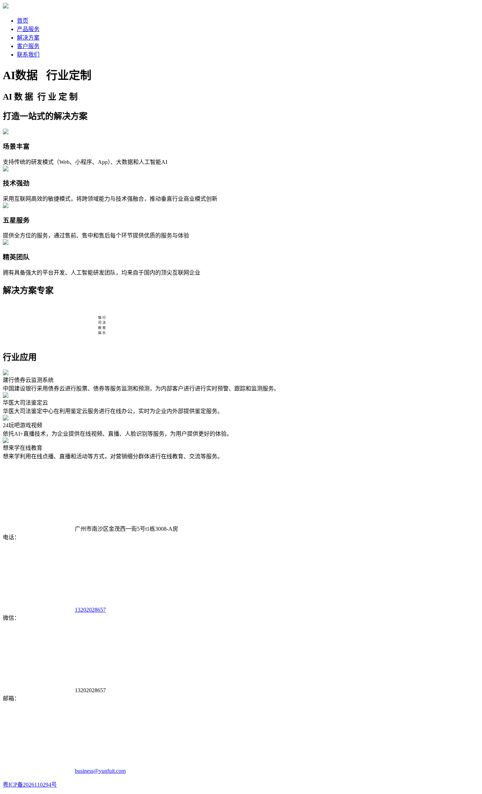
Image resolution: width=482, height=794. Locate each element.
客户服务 (28, 46)
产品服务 (28, 29)
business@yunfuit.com (100, 771)
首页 (22, 21)
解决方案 (28, 38)
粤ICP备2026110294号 (30, 785)
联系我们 (28, 55)
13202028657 (90, 610)
